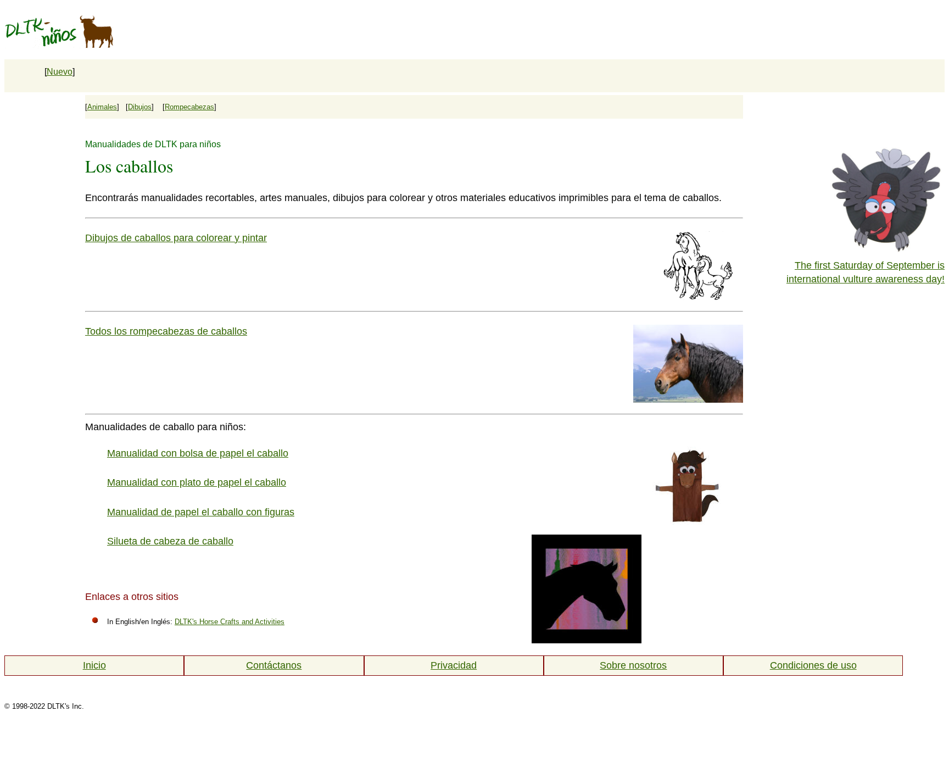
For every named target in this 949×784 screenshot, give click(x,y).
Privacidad (454, 665)
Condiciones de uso (813, 665)
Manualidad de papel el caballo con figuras (200, 512)
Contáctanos (274, 665)
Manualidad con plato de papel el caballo (196, 482)
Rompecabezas (189, 107)
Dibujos (140, 107)
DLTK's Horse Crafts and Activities (229, 622)
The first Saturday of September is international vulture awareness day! (865, 272)
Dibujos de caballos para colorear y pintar (176, 237)
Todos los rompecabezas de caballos (166, 331)
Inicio (94, 665)
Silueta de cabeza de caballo (170, 541)
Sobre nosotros (633, 665)
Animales (102, 107)
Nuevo (59, 71)
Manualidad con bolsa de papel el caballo (197, 453)
